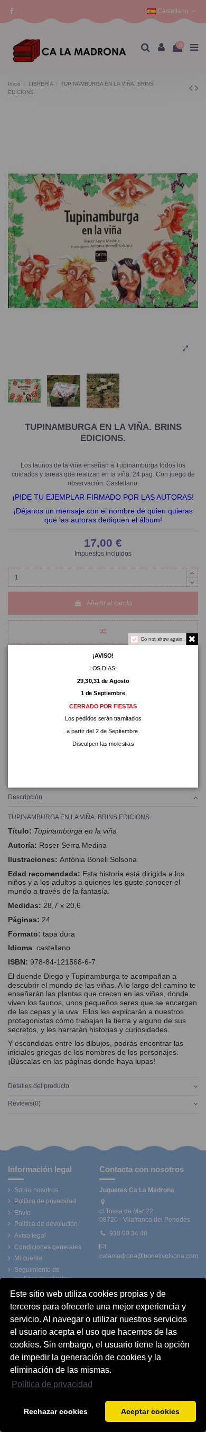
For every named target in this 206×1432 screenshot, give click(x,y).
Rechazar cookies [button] (56, 1411)
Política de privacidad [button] (52, 1384)
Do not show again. (162, 638)
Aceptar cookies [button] (150, 1411)
